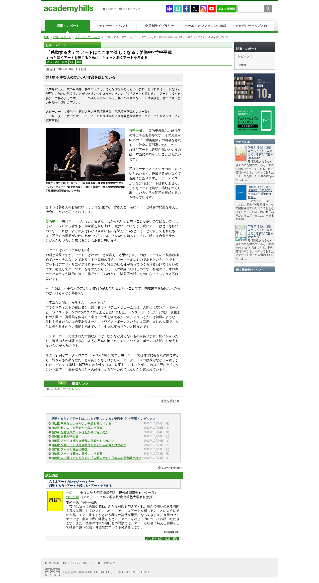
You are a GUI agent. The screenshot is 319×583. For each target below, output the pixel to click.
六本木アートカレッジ (66, 388)
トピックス (245, 56)
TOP (46, 37)
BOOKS (243, 65)
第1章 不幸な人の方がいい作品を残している (81, 423)
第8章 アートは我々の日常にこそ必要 (77, 453)
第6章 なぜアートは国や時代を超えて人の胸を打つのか (89, 445)
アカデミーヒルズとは (251, 26)
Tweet (53, 383)
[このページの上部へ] (170, 467)
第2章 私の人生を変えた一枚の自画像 (77, 427)
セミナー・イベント (113, 26)
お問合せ (111, 8)
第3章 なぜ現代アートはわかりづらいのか (80, 432)
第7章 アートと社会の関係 (69, 449)
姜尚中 (71, 493)
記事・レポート (68, 26)
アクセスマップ (131, 8)
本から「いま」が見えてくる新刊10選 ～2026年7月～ (260, 233)
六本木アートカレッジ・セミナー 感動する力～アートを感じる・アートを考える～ (82, 483)
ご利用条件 (108, 562)
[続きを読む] (171, 532)
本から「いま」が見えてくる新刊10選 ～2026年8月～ (260, 154)
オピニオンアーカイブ (87, 37)
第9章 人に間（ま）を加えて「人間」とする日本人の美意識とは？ (96, 457)
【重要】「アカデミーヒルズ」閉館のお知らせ (260, 194)
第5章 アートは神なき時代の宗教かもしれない (83, 440)
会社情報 (54, 562)
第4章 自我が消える (65, 436)
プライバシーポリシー (80, 562)
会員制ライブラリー (159, 26)
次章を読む (168, 400)
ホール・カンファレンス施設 (205, 26)
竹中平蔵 (72, 497)
